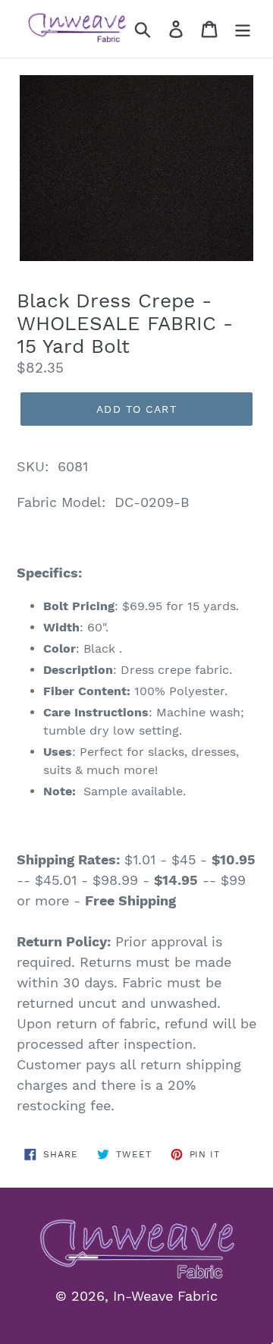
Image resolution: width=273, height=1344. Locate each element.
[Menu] (242, 29)
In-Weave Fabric (165, 1296)
